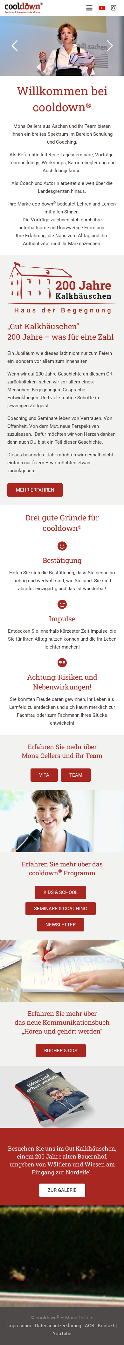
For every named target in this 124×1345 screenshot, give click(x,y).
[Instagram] (113, 8)
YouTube (62, 1333)
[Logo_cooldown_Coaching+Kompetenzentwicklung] (24, 8)
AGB (89, 1326)
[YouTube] (102, 8)
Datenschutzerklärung (58, 1326)
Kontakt (106, 1326)
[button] (89, 8)
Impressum (19, 1326)
